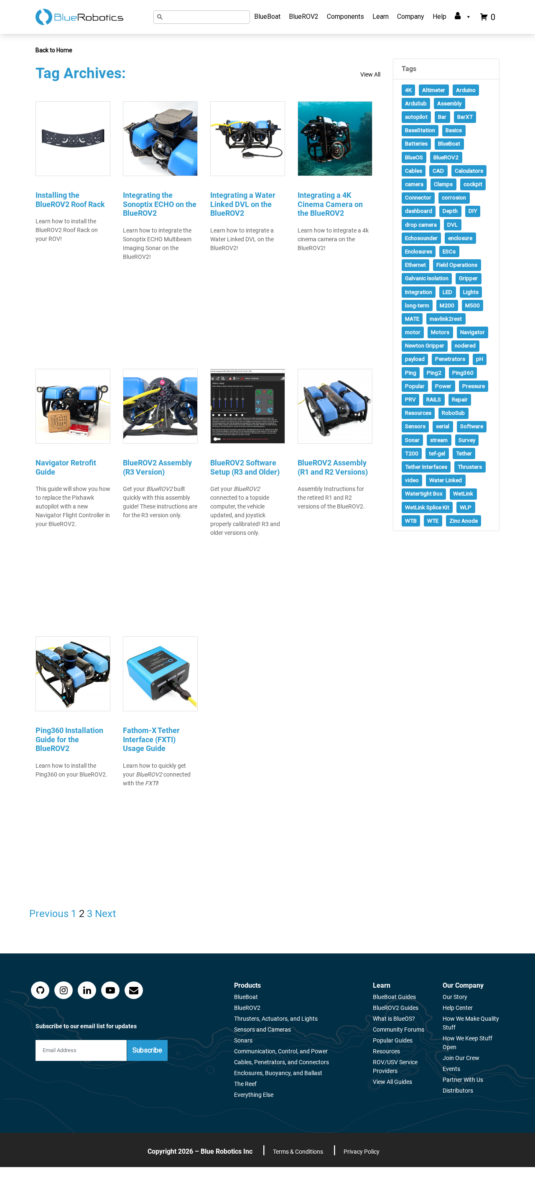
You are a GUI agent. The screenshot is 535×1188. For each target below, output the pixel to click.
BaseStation (420, 130)
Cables (413, 170)
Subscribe (147, 1050)
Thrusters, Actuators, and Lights (276, 1018)
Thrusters (470, 466)
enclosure (460, 238)
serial (442, 426)
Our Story (455, 997)
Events (451, 1068)
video (412, 480)
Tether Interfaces (426, 466)
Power (443, 386)
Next (105, 914)
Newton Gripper (424, 345)
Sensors (415, 426)
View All (370, 74)
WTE (432, 520)
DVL (452, 224)
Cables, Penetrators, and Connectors (281, 1062)
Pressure (473, 386)
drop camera (421, 224)
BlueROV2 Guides (395, 1007)
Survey (467, 440)
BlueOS (414, 157)
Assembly (449, 103)
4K (408, 90)
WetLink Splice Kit (427, 507)
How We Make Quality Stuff (471, 1023)
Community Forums (398, 1029)
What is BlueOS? (394, 1018)
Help (439, 16)
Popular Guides (393, 1040)
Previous (49, 914)
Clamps (443, 184)
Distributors (458, 1090)
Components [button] (345, 16)
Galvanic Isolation (426, 278)
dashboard (418, 210)
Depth (450, 210)
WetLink (463, 493)
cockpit (473, 184)
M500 (472, 305)
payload (415, 358)
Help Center (458, 1007)
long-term (417, 305)
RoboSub (453, 412)
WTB (411, 520)
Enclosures (418, 251)
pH (479, 358)
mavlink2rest (446, 318)
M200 (447, 305)
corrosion (454, 197)
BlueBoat (267, 16)
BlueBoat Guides (394, 997)
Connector (418, 197)
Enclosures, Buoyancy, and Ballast (278, 1073)
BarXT (465, 116)
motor (412, 332)
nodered (465, 345)
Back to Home (54, 50)
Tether (464, 453)
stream (439, 440)
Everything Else (253, 1094)
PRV (410, 399)
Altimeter (433, 90)
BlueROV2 (303, 16)
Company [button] (410, 16)
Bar (442, 116)
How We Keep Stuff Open (467, 1042)
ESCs (449, 251)
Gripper (468, 278)
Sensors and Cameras (262, 1029)
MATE (412, 318)
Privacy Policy (362, 1151)
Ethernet (415, 264)
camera (414, 184)
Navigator (472, 332)
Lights (471, 292)
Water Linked (445, 480)
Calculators (469, 170)
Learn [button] (380, 16)
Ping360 (463, 372)
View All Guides (392, 1081)
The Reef (245, 1084)
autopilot (416, 116)
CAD (438, 170)
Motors (440, 332)
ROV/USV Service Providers (395, 1066)
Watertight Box (424, 493)
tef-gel (437, 453)
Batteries (416, 143)
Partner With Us (463, 1079)
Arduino (466, 90)
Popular (415, 386)
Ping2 (434, 372)
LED (447, 292)
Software (471, 426)
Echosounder (421, 238)
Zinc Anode (463, 520)
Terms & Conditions (298, 1151)
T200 (411, 453)
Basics (454, 130)
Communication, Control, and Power (281, 1051)
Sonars (243, 1040)
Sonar (412, 440)
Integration (418, 292)
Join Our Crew (461, 1058)
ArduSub (416, 103)
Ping (410, 372)
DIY (473, 210)
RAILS (433, 399)
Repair (460, 399)
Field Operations (456, 264)
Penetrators (450, 358)
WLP (465, 507)
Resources (418, 412)
